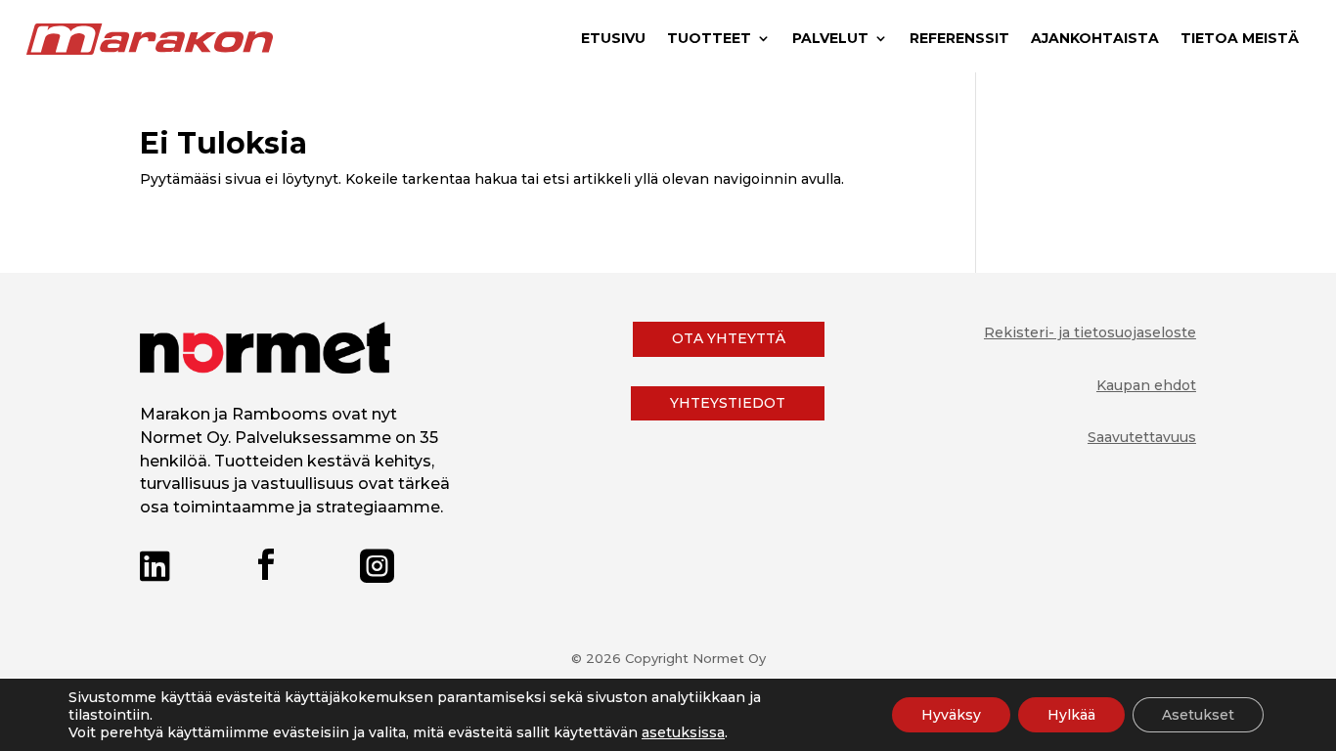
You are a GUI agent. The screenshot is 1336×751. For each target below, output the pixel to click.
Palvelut (830, 39)
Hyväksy (951, 715)
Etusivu (613, 39)
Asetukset (1198, 715)
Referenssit (959, 39)
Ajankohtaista (1095, 39)
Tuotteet (709, 39)
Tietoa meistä (1239, 39)
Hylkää (1071, 715)
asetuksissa (683, 732)
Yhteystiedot (727, 403)
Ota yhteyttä (728, 338)
